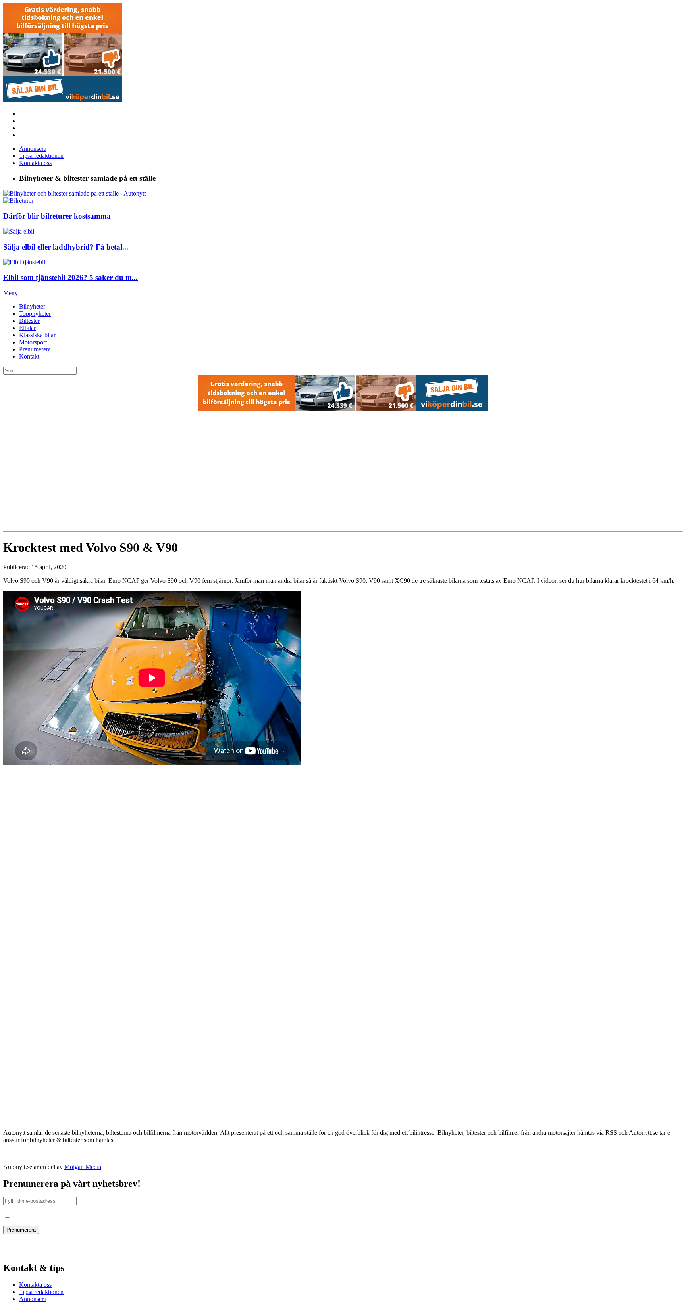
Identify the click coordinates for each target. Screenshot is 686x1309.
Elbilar (27, 327)
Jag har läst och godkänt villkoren (54, 1215)
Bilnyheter (32, 306)
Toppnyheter (35, 313)
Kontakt (29, 356)
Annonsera (32, 148)
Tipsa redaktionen (41, 155)
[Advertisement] (343, 471)
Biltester (29, 320)
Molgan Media (82, 1166)
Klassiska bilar (37, 335)
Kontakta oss (35, 162)
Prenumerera (35, 349)
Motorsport (33, 342)
